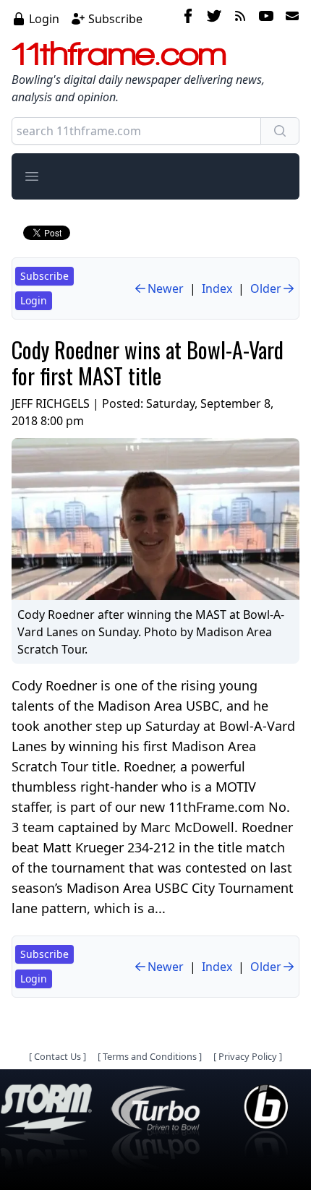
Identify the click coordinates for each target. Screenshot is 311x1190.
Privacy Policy (247, 1056)
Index (217, 288)
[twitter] (214, 18)
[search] (279, 131)
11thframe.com (119, 53)
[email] (289, 18)
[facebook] (188, 18)
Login (44, 19)
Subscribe (115, 19)
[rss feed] (240, 18)
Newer (166, 288)
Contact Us (57, 1056)
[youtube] (266, 18)
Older (265, 288)
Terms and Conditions (150, 1056)
